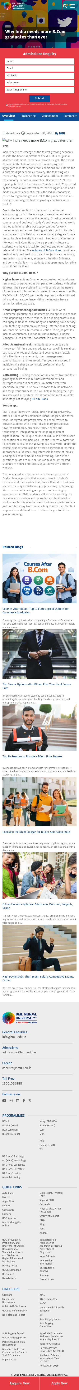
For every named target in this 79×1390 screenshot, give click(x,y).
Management (49, 116)
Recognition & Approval (47, 1269)
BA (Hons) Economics (13, 1164)
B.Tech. (6, 1121)
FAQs (42, 1220)
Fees (42, 1228)
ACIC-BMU (7, 1192)
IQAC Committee (49, 1299)
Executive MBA (47, 1145)
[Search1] (65, 6)
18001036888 (12, 1084)
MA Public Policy (11, 1177)
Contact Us (8, 1209)
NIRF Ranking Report (13, 1314)
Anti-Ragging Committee (46, 1325)
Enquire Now (20, 1383)
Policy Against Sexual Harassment (14, 1343)
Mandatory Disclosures (8, 1301)
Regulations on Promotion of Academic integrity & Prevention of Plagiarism (51, 1246)
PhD (42, 1140)
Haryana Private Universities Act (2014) (52, 1350)
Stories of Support (49, 1216)
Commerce (70, 116)
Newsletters (9, 1278)
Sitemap (44, 1275)
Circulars (7, 1294)
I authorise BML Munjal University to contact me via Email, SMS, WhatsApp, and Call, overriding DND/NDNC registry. (37, 105)
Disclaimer (8, 1274)
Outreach (45, 1204)
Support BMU (47, 1200)
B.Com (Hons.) (47, 1125)
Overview (8, 116)
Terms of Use (47, 1279)
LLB (42, 1129)
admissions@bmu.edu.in (19, 1052)
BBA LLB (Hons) (10, 1129)
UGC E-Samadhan (11, 1269)
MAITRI (6, 1197)
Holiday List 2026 (49, 1365)
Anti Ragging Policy (50, 1319)
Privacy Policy (9, 1265)
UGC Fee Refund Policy (14, 1310)
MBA (42, 1134)
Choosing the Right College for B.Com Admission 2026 (36, 832)
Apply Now (59, 1383)
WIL (42, 1149)
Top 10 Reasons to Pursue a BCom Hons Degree (32, 756)
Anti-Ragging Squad (13, 1333)
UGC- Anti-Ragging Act (14, 1337)
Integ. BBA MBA (48, 1121)
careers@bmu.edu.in (16, 1068)
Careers (6, 1214)
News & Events (47, 1256)
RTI (41, 1314)
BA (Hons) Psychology (14, 1160)
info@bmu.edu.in (14, 1037)
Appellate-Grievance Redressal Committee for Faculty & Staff (51, 1336)
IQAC (42, 1294)
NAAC (43, 1303)
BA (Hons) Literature (13, 1169)
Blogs (43, 1224)
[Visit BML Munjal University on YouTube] (4, 1101)
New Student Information (46, 1262)
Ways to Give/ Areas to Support (50, 1210)
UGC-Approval (9, 1218)
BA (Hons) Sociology (13, 1156)
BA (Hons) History (11, 1173)
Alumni (43, 1232)
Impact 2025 (9, 1359)
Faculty (6, 1205)
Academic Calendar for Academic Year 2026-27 (50, 1358)
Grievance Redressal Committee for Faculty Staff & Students (14, 1352)
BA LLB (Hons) (10, 1125)
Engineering (28, 116)
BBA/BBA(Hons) (11, 1134)
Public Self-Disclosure (14, 1306)
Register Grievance (50, 1343)
